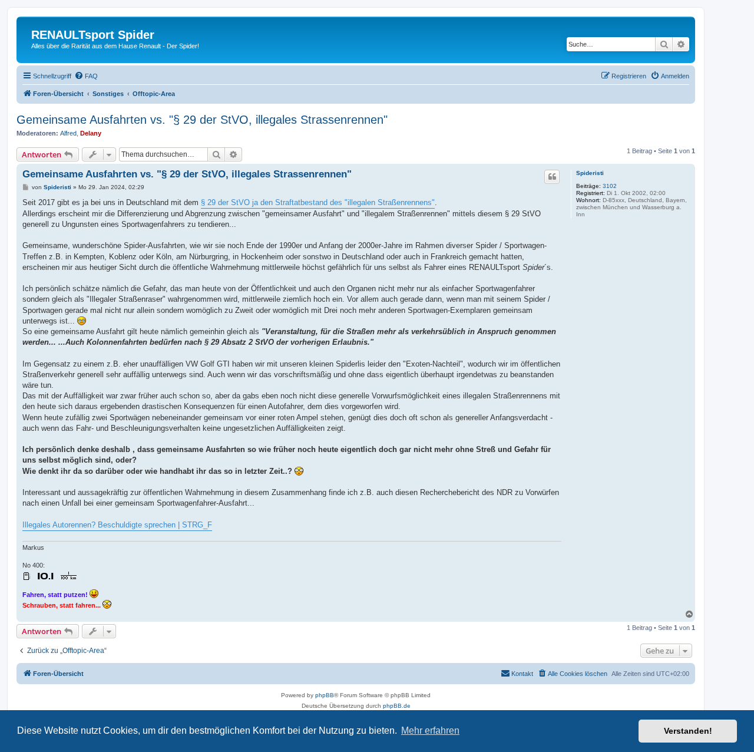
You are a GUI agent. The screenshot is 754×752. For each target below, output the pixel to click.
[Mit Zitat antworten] (552, 177)
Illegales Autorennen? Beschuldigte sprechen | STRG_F (117, 524)
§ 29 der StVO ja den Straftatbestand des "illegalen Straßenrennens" (318, 202)
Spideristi (590, 173)
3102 (610, 186)
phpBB (324, 695)
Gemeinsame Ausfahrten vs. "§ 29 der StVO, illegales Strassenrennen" (202, 119)
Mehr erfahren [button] (430, 730)
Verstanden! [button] (688, 730)
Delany (90, 133)
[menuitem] (86, 76)
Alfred (68, 133)
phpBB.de (397, 705)
